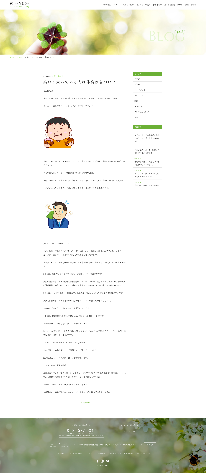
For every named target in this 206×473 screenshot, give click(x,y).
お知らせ (138, 84)
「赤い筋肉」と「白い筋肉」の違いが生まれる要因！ (147, 150)
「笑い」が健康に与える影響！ (147, 183)
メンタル (138, 106)
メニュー (117, 4)
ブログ (180, 4)
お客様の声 (157, 4)
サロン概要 (106, 4)
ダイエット (58, 76)
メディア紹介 (139, 90)
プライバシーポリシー (142, 453)
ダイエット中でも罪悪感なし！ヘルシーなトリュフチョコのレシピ (147, 136)
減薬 (136, 117)
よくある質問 (169, 4)
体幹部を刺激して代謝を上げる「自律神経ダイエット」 (147, 161)
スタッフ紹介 (128, 4)
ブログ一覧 (85, 402)
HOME (13, 57)
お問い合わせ (190, 4)
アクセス (150, 445)
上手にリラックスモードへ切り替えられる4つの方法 (147, 173)
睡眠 (136, 101)
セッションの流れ (143, 4)
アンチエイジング (141, 112)
